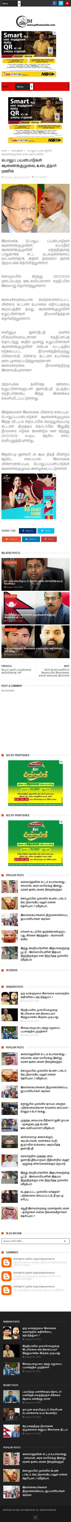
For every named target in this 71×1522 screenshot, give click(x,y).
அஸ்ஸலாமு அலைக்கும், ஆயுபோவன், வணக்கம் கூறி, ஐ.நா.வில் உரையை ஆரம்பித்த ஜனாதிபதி (40, 1142)
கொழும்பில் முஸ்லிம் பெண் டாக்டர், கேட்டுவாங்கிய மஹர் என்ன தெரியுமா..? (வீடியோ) (44, 902)
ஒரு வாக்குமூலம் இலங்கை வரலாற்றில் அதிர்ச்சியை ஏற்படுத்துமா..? (33, 650)
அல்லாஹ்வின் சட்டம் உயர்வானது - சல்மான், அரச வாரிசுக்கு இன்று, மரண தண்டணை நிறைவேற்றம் (43, 886)
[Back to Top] (35, 1517)
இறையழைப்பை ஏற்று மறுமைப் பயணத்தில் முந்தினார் (40, 1029)
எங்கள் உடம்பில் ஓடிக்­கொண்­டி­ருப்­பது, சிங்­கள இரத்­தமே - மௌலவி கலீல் (43, 935)
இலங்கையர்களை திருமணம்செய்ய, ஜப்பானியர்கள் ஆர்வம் (44, 917)
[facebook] (54, 3)
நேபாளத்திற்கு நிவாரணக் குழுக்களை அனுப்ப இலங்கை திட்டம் (29, 616)
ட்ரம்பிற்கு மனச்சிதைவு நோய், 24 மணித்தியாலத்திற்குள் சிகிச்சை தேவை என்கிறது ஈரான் (41, 1395)
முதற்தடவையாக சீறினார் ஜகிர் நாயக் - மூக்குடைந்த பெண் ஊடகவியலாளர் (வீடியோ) (45, 1124)
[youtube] (67, 3)
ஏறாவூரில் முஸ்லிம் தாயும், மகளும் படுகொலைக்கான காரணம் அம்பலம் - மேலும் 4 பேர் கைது (45, 1107)
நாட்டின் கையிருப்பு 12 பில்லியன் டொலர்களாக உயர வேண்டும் (33, 582)
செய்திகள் (17, 150)
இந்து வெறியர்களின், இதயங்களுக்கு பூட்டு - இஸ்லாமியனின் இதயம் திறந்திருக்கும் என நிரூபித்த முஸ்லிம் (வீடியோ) (45, 954)
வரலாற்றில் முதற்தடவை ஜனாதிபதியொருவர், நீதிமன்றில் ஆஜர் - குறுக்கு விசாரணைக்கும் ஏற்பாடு (45, 1160)
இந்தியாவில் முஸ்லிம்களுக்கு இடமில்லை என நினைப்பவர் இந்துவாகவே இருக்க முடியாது (39, 1013)
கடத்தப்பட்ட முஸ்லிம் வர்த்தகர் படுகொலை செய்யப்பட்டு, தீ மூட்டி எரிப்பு (42, 1195)
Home (4, 86)
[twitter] (61, 3)
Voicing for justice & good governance (34, 1259)
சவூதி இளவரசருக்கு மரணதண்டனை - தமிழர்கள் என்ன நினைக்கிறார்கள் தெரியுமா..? (45, 1212)
